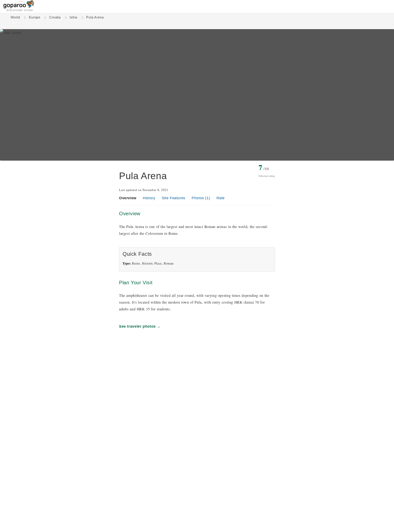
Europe (34, 17)
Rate (220, 198)
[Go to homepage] (18, 7)
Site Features (173, 198)
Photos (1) (201, 198)
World (15, 17)
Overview (127, 198)
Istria (73, 17)
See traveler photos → (140, 326)
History (149, 198)
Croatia (55, 17)
